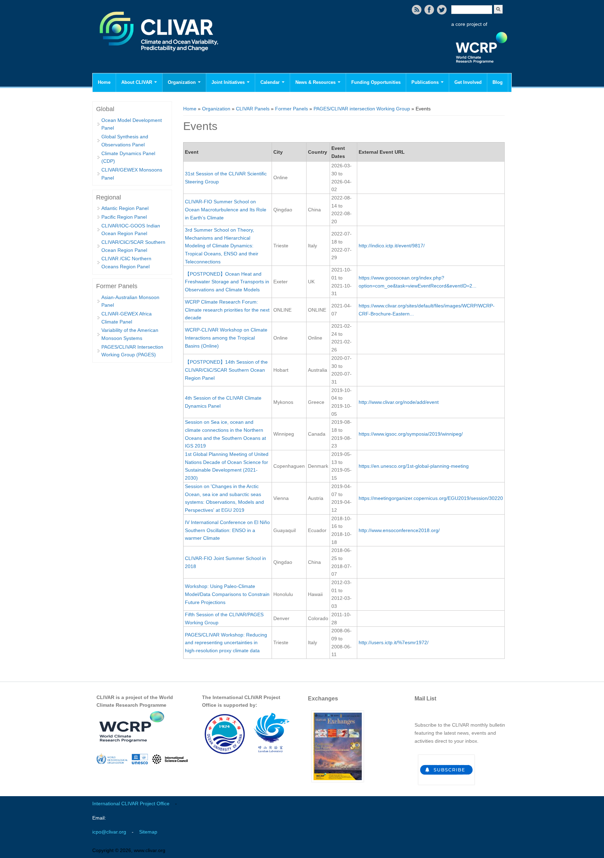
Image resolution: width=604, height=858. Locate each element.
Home (104, 82)
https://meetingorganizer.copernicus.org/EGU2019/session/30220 (431, 498)
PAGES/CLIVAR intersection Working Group (362, 108)
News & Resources (316, 82)
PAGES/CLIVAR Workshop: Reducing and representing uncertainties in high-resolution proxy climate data (226, 642)
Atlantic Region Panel (125, 208)
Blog (497, 82)
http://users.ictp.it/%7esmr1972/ (394, 642)
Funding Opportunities (376, 82)
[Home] (159, 56)
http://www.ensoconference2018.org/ (399, 530)
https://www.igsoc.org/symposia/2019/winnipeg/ (411, 434)
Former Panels (291, 108)
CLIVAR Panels (252, 108)
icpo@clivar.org (109, 832)
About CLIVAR (137, 82)
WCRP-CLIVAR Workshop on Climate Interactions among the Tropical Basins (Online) (226, 337)
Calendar (270, 82)
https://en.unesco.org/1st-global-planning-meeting (414, 466)
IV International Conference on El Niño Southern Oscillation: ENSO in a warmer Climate (227, 530)
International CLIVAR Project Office (131, 803)
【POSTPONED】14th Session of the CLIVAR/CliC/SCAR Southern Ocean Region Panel (226, 369)
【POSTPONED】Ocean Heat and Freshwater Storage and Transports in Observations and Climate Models (227, 281)
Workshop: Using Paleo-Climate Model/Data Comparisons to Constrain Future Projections (227, 594)
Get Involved (468, 82)
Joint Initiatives (228, 82)
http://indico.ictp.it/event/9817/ (392, 245)
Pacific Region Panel (124, 217)
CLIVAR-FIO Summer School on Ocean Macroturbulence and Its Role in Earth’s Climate (225, 209)
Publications (425, 82)
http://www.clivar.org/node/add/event (399, 402)
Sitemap (148, 832)
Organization (182, 82)
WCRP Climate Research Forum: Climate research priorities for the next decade (227, 309)
